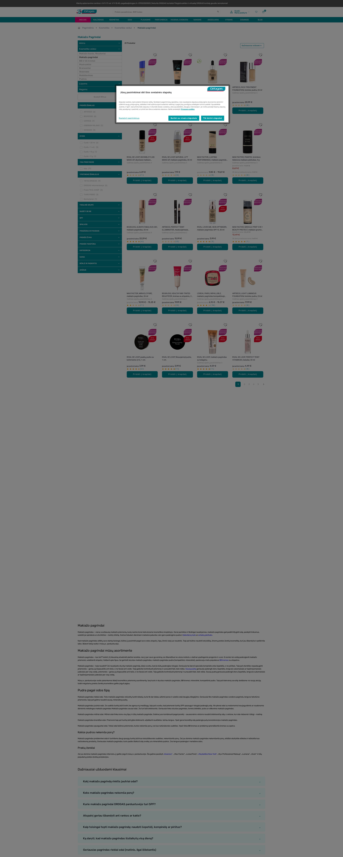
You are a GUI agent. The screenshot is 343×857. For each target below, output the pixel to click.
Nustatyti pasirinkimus (129, 118)
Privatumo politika (188, 109)
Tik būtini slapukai (212, 118)
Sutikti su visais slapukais (184, 118)
